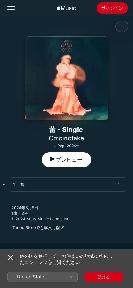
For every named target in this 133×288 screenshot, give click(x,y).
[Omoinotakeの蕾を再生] (14, 184)
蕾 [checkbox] (22, 184)
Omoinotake (66, 138)
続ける (104, 276)
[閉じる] (10, 257)
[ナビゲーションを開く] (11, 8)
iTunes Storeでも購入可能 (35, 227)
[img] (66, 8)
